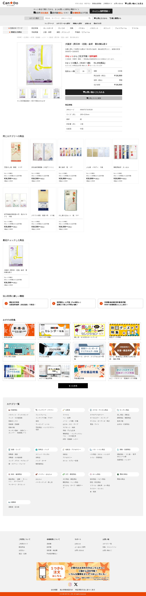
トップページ (49, 23)
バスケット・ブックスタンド (18, 415)
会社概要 (54, 590)
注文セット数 (70, 71)
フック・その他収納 (15, 418)
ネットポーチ (48, 28)
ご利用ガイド (107, 3)
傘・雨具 (93, 492)
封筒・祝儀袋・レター (39, 37)
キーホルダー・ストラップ (99, 418)
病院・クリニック (63, 32)
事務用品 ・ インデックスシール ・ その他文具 (72, 435)
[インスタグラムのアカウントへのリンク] (70, 585)
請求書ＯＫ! (60, 13)
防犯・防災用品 (95, 482)
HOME (19, 37)
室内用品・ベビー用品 (97, 479)
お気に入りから (101, 18)
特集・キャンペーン (109, 547)
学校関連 (35, 32)
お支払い (22, 550)
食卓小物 (120, 421)
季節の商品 (121, 479)
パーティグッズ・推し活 (44, 482)
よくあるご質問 (80, 547)
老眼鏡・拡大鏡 (14, 507)
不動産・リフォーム (82, 32)
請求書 (49, 547)
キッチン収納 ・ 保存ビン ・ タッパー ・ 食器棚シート (18, 432)
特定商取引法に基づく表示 (85, 590)
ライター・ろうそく (97, 488)
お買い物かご (107, 550)
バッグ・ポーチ (41, 461)
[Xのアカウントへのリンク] (76, 585)
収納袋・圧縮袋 (14, 424)
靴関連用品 (39, 464)
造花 (37, 421)
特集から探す (77, 23)
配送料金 (22, 547)
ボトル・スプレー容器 (70, 461)
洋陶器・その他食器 (15, 457)
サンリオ (61, 28)
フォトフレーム (121, 28)
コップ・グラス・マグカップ (18, 461)
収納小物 (12, 427)
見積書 (49, 544)
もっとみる (73, 386)
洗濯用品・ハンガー (124, 460)
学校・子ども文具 (69, 430)
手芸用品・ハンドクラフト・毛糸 (46, 429)
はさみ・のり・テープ (70, 424)
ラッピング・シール (43, 424)
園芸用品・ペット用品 (70, 482)
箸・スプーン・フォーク (17, 464)
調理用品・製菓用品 (124, 418)
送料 (42, 13)
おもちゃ (39, 479)
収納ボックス (13, 421)
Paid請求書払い (52, 554)
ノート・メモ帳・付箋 (70, 421)
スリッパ (107, 28)
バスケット (94, 28)
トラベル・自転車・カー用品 (100, 485)
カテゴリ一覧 (107, 544)
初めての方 (97, 23)
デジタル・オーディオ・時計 (100, 421)
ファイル (135, 28)
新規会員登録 (96, 3)
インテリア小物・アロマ (44, 418)
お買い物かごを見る (135, 3)
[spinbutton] (83, 71)
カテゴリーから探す (63, 23)
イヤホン (81, 28)
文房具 (26, 37)
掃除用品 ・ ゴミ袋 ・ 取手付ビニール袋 (126, 455)
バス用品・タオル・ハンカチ (100, 454)
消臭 (71, 28)
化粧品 (65, 454)
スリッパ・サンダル (43, 454)
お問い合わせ (118, 3)
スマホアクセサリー (97, 415)
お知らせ (88, 23)
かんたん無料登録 (100, 11)
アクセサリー (67, 457)
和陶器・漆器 (13, 454)
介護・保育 (47, 32)
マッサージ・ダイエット (17, 484)
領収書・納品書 (52, 550)
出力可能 (80, 13)
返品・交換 (22, 554)
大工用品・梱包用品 (70, 479)
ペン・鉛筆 (66, 418)
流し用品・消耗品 (123, 415)
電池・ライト (94, 424)
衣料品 (38, 457)
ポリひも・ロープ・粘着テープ (73, 487)
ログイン (87, 3)
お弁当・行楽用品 (123, 424)
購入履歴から (116, 18)
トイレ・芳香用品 (96, 457)
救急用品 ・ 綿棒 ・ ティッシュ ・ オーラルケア (18, 480)
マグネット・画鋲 (69, 427)
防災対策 (35, 28)
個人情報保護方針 (66, 590)
